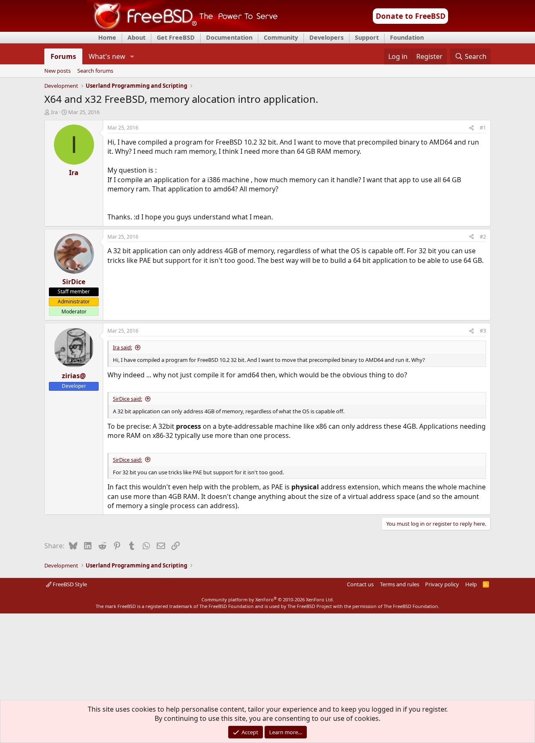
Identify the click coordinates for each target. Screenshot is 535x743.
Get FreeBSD (176, 37)
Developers (326, 37)
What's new (107, 56)
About (136, 37)
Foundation (407, 37)
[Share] (471, 128)
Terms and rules (399, 584)
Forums (63, 56)
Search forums (95, 71)
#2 (483, 236)
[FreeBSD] (182, 28)
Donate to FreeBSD (411, 16)
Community (281, 37)
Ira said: (122, 347)
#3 (483, 330)
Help (471, 584)
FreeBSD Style (69, 584)
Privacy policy (442, 584)
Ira (54, 112)
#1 (483, 127)
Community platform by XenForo (267, 599)
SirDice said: (127, 398)
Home (107, 37)
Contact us (360, 584)
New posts (57, 71)
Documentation (229, 37)
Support (367, 37)
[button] (132, 56)
